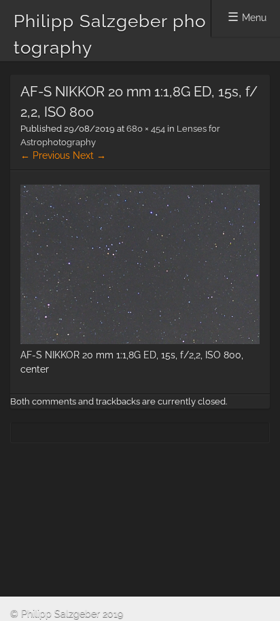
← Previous (45, 155)
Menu (254, 17)
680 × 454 (145, 129)
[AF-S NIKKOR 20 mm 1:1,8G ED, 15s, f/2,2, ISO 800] (140, 340)
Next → (89, 155)
